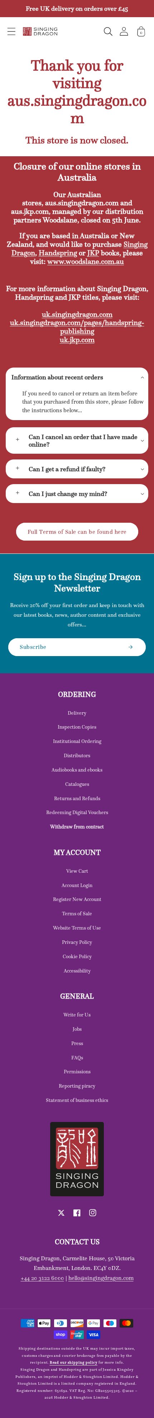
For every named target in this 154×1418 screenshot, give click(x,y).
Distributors (77, 755)
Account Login (77, 885)
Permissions (77, 1071)
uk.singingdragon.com (77, 314)
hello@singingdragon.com (101, 1277)
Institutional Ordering (77, 741)
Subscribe (33, 646)
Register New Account (77, 899)
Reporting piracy (77, 1086)
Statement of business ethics (77, 1100)
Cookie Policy (77, 956)
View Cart (77, 871)
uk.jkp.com (77, 339)
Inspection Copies (77, 727)
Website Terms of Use (77, 928)
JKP (93, 252)
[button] (11, 31)
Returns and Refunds (77, 798)
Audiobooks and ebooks (77, 770)
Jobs (77, 1029)
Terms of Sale (77, 913)
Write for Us (77, 1014)
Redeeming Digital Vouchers (77, 812)
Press (77, 1043)
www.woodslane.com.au (85, 261)
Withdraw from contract (77, 826)
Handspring (58, 252)
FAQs (77, 1057)
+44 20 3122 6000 (42, 1277)
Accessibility (77, 971)
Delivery (77, 713)
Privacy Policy (77, 942)
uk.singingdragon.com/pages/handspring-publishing (77, 327)
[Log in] (124, 31)
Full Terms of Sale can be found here (77, 531)
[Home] (40, 31)
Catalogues (77, 784)
